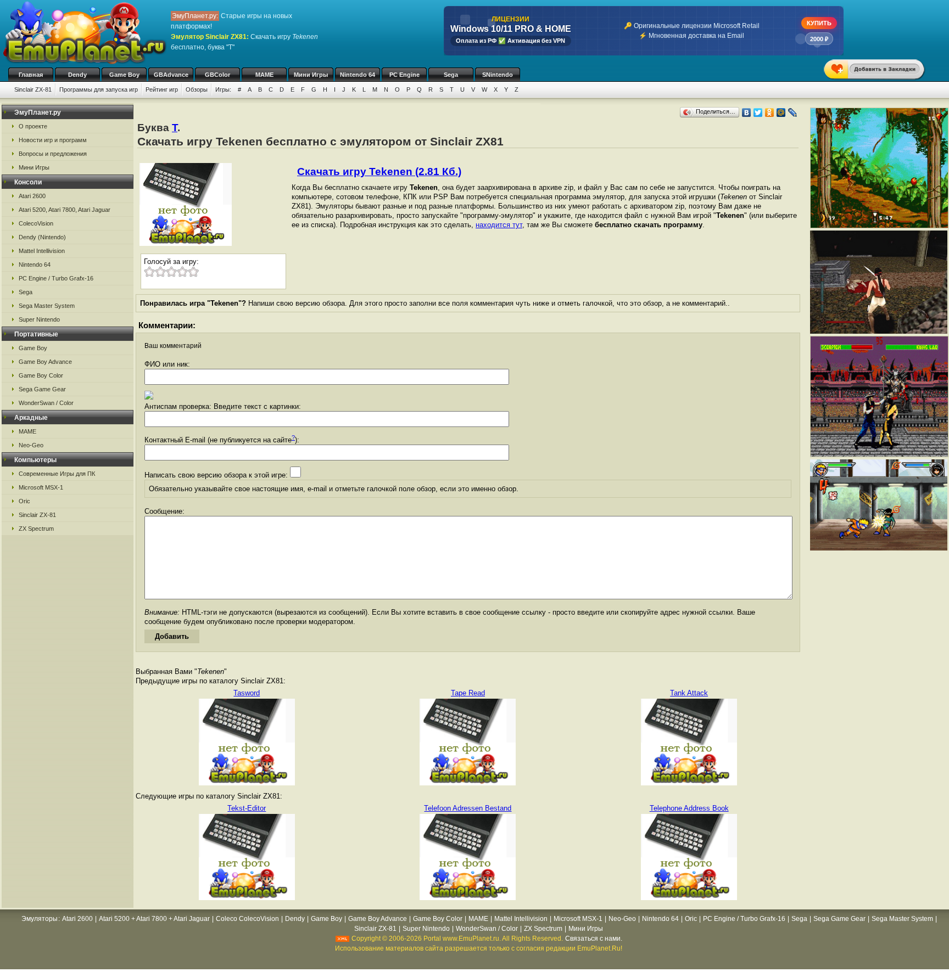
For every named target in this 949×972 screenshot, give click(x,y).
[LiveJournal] (793, 112)
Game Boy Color (41, 375)
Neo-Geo (31, 445)
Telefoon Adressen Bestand (467, 808)
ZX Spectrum (36, 528)
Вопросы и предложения (53, 153)
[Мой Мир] (781, 112)
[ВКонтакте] (746, 112)
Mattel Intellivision (42, 251)
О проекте (33, 126)
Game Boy (124, 74)
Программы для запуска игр (98, 89)
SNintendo (497, 74)
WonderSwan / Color (46, 403)
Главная (31, 74)
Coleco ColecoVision (247, 919)
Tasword (246, 693)
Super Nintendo (39, 319)
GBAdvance (171, 74)
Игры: (223, 89)
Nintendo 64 (357, 74)
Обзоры (197, 89)
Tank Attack (689, 693)
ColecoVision (36, 223)
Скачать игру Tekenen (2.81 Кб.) (379, 171)
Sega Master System (47, 305)
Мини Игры (311, 74)
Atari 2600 (32, 196)
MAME (264, 74)
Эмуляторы (39, 919)
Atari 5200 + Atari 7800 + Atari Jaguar (154, 919)
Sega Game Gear (42, 389)
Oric (24, 501)
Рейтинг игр (162, 89)
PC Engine (404, 74)
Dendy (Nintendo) (42, 237)
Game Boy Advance (45, 361)
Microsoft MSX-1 (41, 487)
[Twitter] (758, 112)
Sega (451, 74)
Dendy (77, 74)
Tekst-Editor (246, 808)
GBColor (217, 74)
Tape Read (468, 693)
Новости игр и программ (53, 140)
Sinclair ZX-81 (33, 89)
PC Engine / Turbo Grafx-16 (56, 278)
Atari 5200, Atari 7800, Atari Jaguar (64, 209)
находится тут (499, 225)
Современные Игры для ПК (57, 473)
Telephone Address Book (689, 808)
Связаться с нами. (593, 938)
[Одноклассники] (769, 112)
